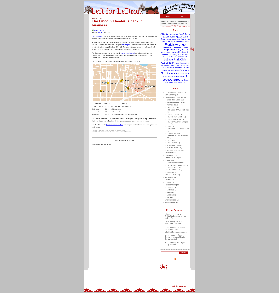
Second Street (173, 70)
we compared (126, 45)
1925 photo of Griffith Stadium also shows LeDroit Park (175, 216)
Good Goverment (171, 158)
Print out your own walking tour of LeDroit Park (175, 229)
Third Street (179, 76)
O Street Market (173, 133)
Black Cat (103, 131)
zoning (183, 82)
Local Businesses (171, 170)
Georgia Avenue (169, 49)
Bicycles (170, 187)
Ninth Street (175, 65)
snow (171, 77)
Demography (170, 95)
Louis (169, 126)
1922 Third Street (173, 100)
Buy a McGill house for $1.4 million (173, 223)
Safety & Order (170, 180)
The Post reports (97, 36)
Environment (169, 155)
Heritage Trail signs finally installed (175, 244)
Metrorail (170, 192)
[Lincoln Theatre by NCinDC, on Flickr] (98, 30)
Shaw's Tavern (179, 73)
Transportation (170, 185)
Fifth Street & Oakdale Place (178, 110)
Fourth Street (182, 47)
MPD (188, 63)
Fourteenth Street (170, 47)
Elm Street (166, 41)
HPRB (186, 54)
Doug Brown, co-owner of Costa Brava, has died (175, 237)
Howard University (180, 52)
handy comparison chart (114, 125)
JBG (174, 57)
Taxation (168, 182)
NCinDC (101, 32)
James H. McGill (168, 57)
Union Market (172, 143)
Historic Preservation (175, 163)
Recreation (169, 177)
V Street (185, 80)
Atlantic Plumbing (173, 105)
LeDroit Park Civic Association (173, 61)
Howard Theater (165, 52)
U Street (175, 79)
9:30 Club (97, 131)
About (168, 16)
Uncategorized (170, 200)
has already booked (128, 53)
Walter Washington (170, 82)
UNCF (169, 140)
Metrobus (170, 190)
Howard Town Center (175, 117)
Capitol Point (172, 107)
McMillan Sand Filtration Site (178, 129)
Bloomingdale (175, 36)
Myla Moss (165, 65)
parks (164, 67)
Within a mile (127, 131)
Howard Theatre (121, 130)
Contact (181, 16)
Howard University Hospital (173, 55)
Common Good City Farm (174, 92)
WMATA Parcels (173, 148)
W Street (178, 82)
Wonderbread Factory (175, 150)
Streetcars (171, 195)
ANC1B (165, 33)
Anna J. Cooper (173, 34)
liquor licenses (181, 63)
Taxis (169, 197)
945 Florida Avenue (174, 102)
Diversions (113, 130)
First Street (185, 41)
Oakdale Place (184, 65)
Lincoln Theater (120, 131)
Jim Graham (182, 57)
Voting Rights (170, 202)
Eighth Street (185, 39)
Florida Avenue (175, 44)
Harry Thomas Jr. (183, 50)
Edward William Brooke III (173, 39)
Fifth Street (176, 41)
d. (184, 36)
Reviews (170, 172)
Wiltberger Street (173, 145)
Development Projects (104, 130)
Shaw (170, 73)
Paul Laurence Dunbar (173, 67)
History (167, 160)
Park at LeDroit (170, 175)
